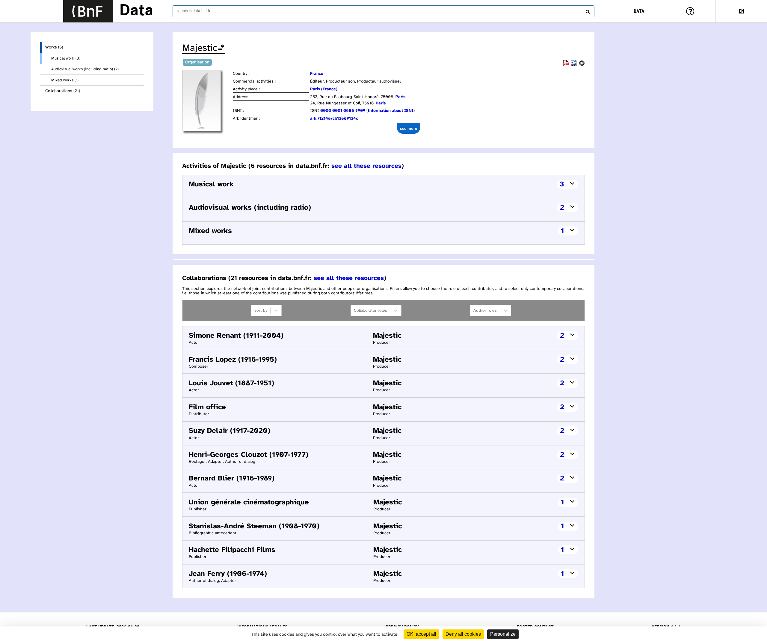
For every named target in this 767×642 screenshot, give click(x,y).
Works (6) (54, 47)
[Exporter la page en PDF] (566, 65)
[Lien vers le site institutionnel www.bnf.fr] (88, 11)
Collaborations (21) (62, 91)
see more (408, 128)
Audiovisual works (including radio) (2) (85, 69)
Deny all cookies (463, 634)
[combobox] (383, 11)
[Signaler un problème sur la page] (221, 48)
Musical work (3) (65, 58)
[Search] (587, 10)
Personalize (503, 634)
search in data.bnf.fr (193, 10)
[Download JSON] (582, 65)
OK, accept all (421, 634)
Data (136, 11)
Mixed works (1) (64, 80)
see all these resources (366, 166)
